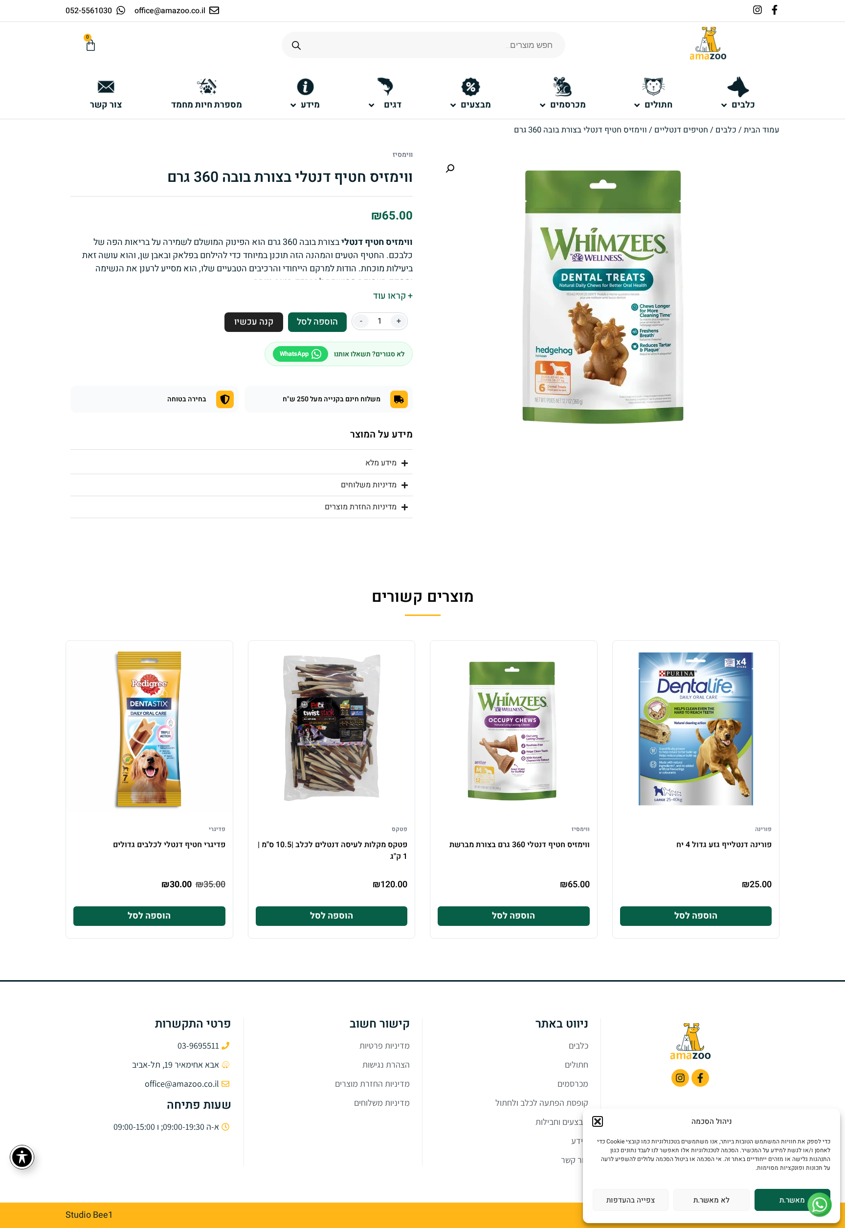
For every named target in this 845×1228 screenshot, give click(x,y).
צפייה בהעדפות (630, 1200)
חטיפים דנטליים (681, 130)
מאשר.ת (792, 1200)
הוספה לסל (317, 322)
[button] (597, 1121)
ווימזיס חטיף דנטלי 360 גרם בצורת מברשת (519, 845)
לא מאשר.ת (711, 1200)
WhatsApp (294, 353)
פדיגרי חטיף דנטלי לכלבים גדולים (169, 845)
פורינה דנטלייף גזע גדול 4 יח (724, 845)
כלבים (725, 130)
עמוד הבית (761, 130)
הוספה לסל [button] (695, 915)
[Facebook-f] (774, 10)
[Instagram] (757, 10)
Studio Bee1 (89, 1215)
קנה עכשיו (253, 322)
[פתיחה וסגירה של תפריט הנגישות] (22, 1157)
